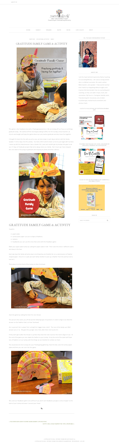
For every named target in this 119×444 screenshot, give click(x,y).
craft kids (32, 39)
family (52, 39)
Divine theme (60, 439)
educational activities (43, 39)
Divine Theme (51, 441)
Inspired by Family (59, 15)
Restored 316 (71, 439)
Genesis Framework (64, 441)
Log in (82, 441)
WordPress (75, 441)
